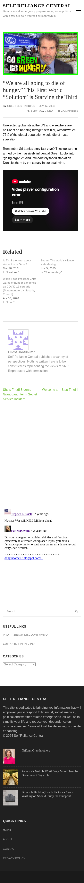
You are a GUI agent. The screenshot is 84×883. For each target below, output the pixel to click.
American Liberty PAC (19, 644)
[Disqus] (40, 455)
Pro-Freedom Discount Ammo (25, 634)
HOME (7, 829)
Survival (37, 110)
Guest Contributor (21, 106)
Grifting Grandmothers (36, 750)
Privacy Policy (14, 858)
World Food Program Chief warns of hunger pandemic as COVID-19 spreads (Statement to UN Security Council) (19, 286)
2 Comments (69, 110)
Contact (9, 848)
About (7, 839)
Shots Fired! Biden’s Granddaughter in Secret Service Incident (20, 394)
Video (49, 110)
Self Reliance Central (37, 5)
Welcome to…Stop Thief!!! (60, 389)
